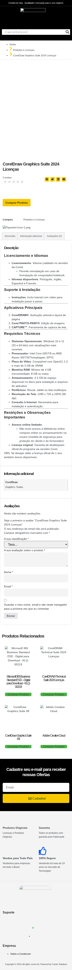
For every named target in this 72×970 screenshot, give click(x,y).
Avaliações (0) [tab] (54, 236)
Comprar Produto (16, 202)
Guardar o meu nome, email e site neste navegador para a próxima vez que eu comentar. (35, 606)
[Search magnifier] (67, 32)
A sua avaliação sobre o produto (24, 550)
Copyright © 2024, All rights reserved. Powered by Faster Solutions (36, 964)
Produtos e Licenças (23, 50)
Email (8, 586)
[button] (47, 179)
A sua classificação (16, 538)
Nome (8, 572)
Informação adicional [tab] (31, 236)
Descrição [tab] (10, 236)
